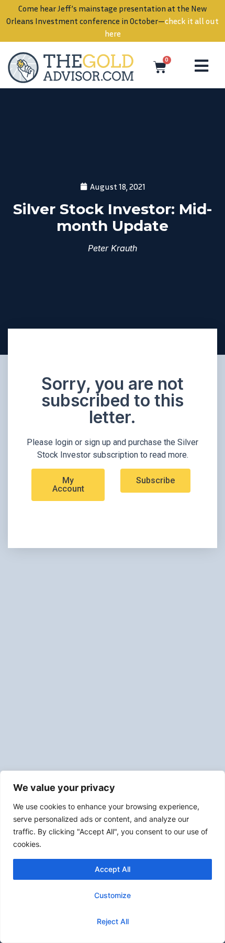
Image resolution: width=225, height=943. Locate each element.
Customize (112, 895)
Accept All (112, 869)
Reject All (113, 921)
